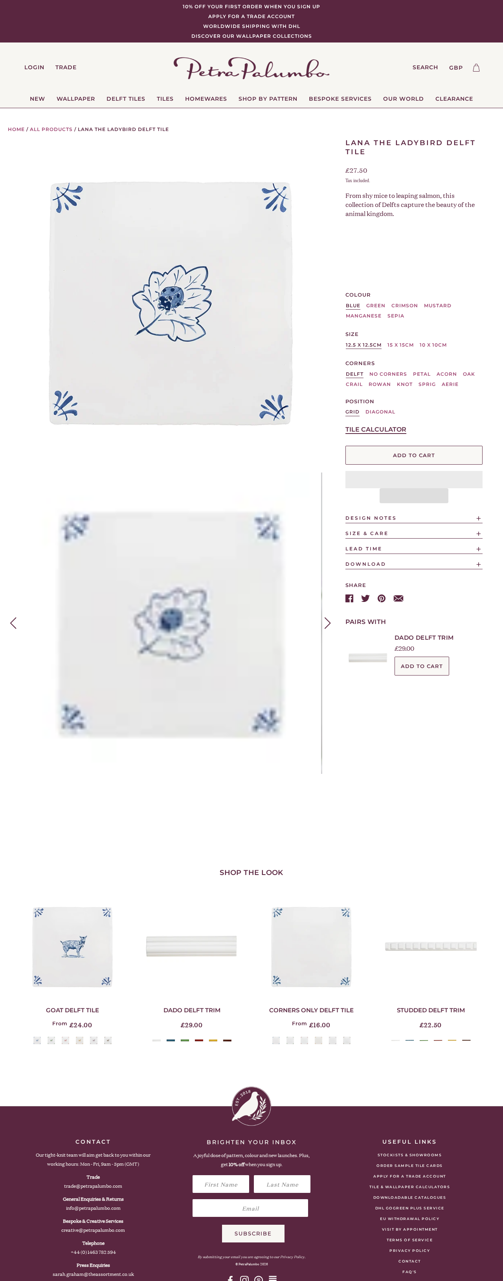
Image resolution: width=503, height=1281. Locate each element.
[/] (252, 67)
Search (425, 67)
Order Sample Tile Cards (409, 1165)
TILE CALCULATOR (375, 429)
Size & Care (367, 533)
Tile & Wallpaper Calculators (409, 1187)
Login (34, 67)
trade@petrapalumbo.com (93, 1186)
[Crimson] (65, 1040)
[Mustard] (79, 1040)
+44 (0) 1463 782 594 (93, 1252)
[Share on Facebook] (350, 597)
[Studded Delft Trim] (430, 946)
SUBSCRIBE (253, 1233)
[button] (414, 479)
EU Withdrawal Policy (409, 1218)
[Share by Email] (398, 597)
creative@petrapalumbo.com (93, 1230)
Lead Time (363, 549)
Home (16, 129)
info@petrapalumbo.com (93, 1208)
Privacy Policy (409, 1250)
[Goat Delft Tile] (72, 946)
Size (352, 334)
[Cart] (476, 67)
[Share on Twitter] (366, 597)
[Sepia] (108, 1040)
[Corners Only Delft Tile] (311, 946)
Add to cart (422, 666)
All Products (51, 129)
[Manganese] (94, 1040)
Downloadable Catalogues (409, 1197)
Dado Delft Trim (424, 637)
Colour (358, 295)
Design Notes (371, 518)
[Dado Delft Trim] (191, 946)
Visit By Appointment (410, 1229)
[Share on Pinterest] (382, 597)
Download (365, 564)
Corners (360, 363)
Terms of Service (410, 1240)
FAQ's (409, 1272)
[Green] (51, 1040)
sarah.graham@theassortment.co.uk (93, 1274)
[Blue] (37, 1040)
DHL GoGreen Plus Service (409, 1208)
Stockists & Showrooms (410, 1155)
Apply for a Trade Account (409, 1176)
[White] (157, 1040)
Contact (409, 1261)
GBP (456, 67)
